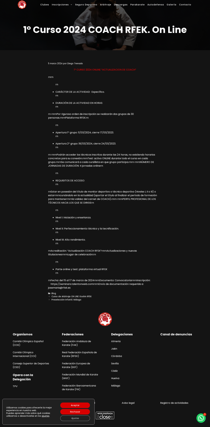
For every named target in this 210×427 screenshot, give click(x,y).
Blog (54, 293)
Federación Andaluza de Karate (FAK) (76, 343)
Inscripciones (60, 4)
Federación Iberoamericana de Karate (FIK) (79, 387)
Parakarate (137, 4)
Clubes (44, 4)
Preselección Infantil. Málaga (66, 299)
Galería (171, 4)
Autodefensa (155, 4)
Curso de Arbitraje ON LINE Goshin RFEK (72, 296)
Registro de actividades (174, 403)
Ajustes (75, 418)
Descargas (121, 4)
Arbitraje (105, 4)
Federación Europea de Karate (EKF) (76, 365)
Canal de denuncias (176, 334)
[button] (201, 418)
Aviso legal (128, 403)
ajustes (45, 416)
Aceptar (75, 405)
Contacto (185, 4)
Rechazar (75, 411)
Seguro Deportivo (86, 4)
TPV (15, 386)
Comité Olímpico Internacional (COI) (24, 354)
